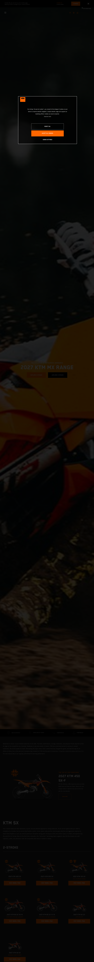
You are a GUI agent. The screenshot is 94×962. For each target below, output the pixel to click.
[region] (47, 120)
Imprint (50, 116)
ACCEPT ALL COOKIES (47, 133)
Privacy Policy (46, 116)
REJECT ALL (48, 126)
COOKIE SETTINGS (47, 140)
